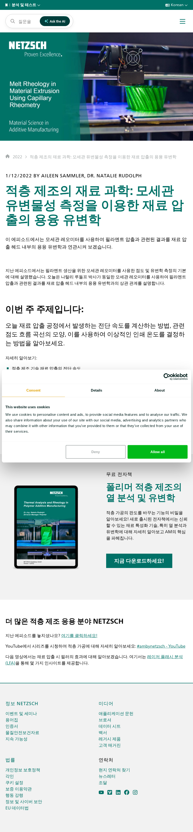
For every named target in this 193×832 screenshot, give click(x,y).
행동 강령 (14, 795)
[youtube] (101, 792)
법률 (10, 759)
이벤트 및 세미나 (21, 713)
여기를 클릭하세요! (79, 635)
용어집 (11, 720)
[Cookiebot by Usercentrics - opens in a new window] (167, 376)
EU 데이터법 (17, 808)
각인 (9, 776)
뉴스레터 (107, 776)
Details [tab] (96, 390)
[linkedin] (118, 792)
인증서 (11, 726)
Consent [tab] (33, 390)
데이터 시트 (110, 726)
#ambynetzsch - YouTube (161, 646)
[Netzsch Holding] (7, 5)
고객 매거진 (110, 745)
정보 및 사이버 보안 (23, 801)
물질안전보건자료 (22, 732)
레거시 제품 (110, 739)
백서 (103, 732)
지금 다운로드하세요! (139, 561)
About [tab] (159, 390)
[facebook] (126, 792)
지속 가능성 (16, 739)
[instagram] (135, 792)
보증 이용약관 (18, 789)
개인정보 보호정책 (22, 770)
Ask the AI (57, 21)
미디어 (106, 703)
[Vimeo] (110, 792)
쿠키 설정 (14, 782)
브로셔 (105, 720)
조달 (103, 782)
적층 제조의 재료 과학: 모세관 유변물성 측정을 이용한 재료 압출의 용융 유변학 (103, 156)
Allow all (157, 452)
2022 (17, 156)
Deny (95, 452)
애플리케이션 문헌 (116, 713)
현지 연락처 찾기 (114, 770)
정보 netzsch (21, 703)
